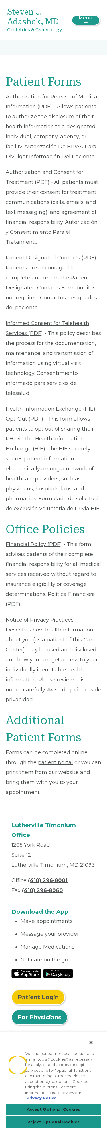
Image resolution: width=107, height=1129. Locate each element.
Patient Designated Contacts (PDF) (51, 258)
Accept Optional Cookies (53, 1109)
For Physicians (39, 1017)
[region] (53, 1080)
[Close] (91, 1042)
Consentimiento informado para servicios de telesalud (42, 383)
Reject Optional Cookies (53, 1122)
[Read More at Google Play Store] (58, 973)
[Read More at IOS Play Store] (26, 973)
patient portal (55, 762)
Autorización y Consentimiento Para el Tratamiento (52, 232)
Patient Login (38, 997)
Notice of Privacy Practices (40, 620)
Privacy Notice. (42, 1098)
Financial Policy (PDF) (34, 544)
